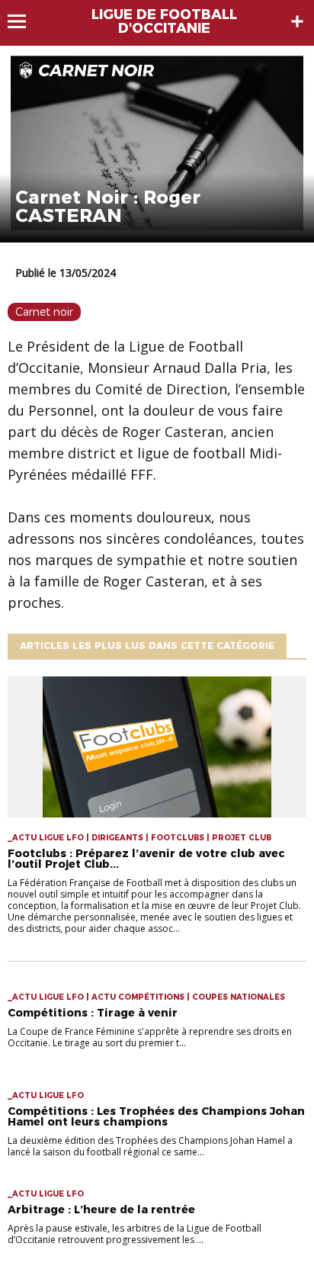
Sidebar (297, 21)
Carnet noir (44, 312)
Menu (24, 21)
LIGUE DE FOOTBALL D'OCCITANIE (164, 21)
